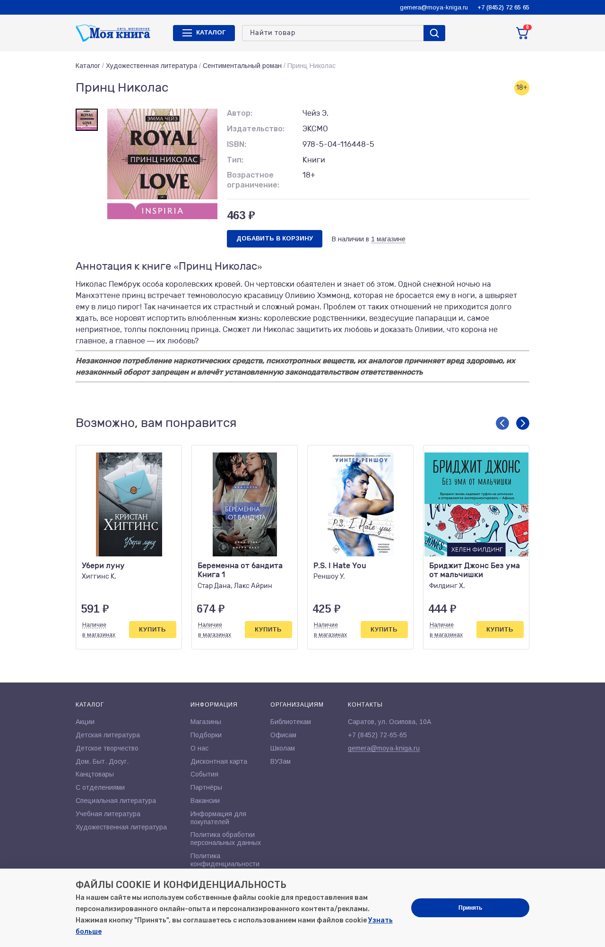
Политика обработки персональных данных (225, 838)
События (204, 774)
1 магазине (388, 239)
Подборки (206, 735)
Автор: (239, 113)
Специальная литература (116, 800)
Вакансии (205, 800)
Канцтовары (95, 774)
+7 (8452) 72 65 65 (503, 7)
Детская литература (108, 735)
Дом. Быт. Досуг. (102, 761)
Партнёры (206, 787)
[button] (502, 423)
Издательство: (256, 128)
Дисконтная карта (218, 761)
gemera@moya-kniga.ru (434, 7)
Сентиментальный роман (242, 65)
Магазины (205, 721)
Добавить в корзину (274, 238)
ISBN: (236, 144)
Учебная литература (108, 814)
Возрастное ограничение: (253, 180)
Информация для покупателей (218, 818)
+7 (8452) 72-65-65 (377, 735)
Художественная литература (151, 65)
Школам (282, 748)
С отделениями (100, 787)
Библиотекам (290, 721)
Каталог (88, 65)
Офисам (283, 735)
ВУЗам (280, 761)
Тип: (235, 159)
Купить (152, 629)
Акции (85, 721)
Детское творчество (107, 748)
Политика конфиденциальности (224, 860)
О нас (199, 748)
